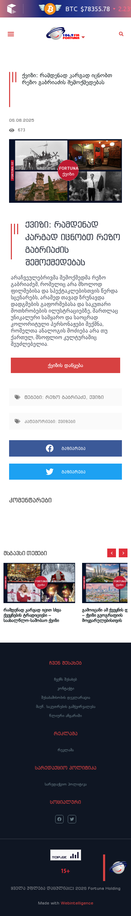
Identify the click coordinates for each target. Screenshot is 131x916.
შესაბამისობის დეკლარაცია (65, 697)
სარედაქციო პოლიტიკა (66, 784)
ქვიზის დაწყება (65, 365)
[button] (11, 34)
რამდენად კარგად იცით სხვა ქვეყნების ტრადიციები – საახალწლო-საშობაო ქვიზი (32, 615)
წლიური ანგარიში (65, 715)
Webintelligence (77, 903)
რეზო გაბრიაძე (65, 397)
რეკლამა (66, 749)
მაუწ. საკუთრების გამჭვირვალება (65, 706)
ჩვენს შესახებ (65, 679)
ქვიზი (96, 397)
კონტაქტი (65, 688)
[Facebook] (59, 819)
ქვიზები (66, 421)
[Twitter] (72, 819)
